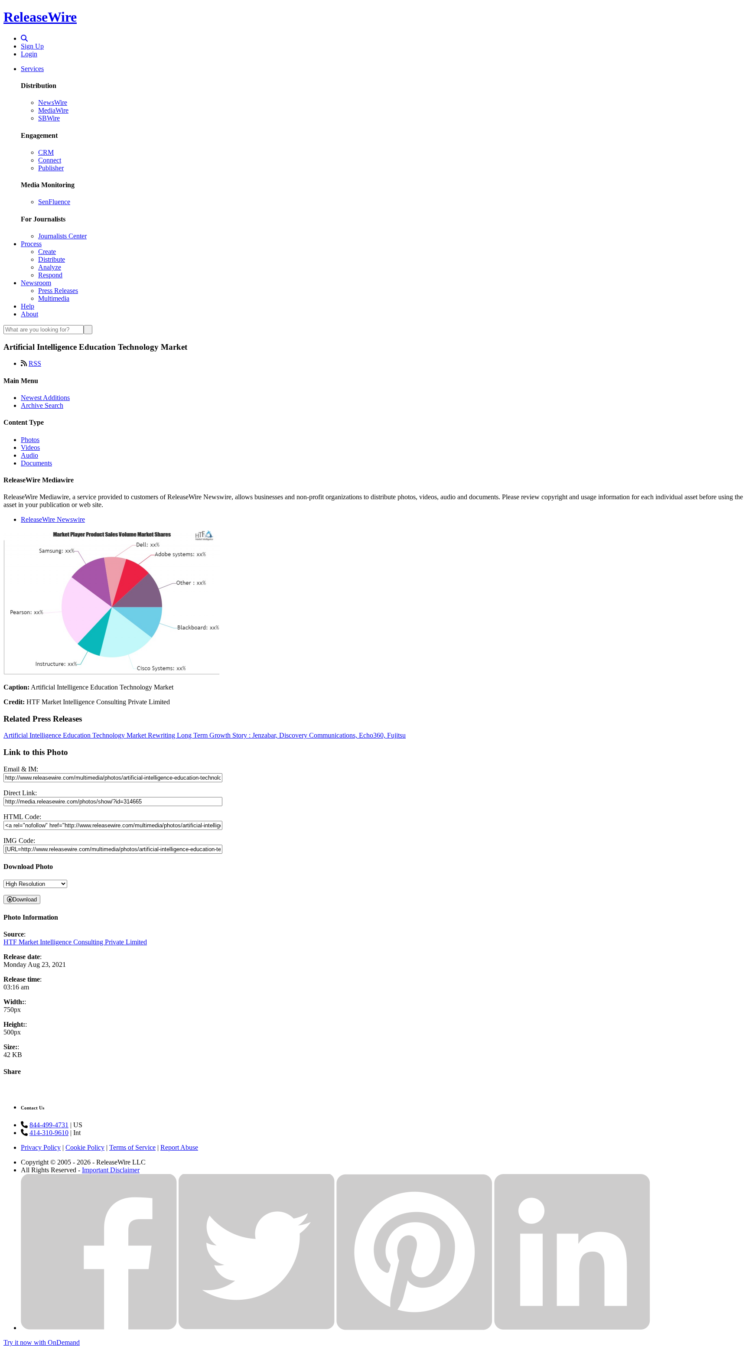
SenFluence (54, 201)
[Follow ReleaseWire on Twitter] (257, 1327)
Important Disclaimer (111, 1170)
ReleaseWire (40, 17)
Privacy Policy (41, 1147)
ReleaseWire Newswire (53, 519)
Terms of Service (132, 1147)
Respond (50, 275)
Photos (30, 439)
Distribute (51, 259)
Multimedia (53, 298)
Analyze (49, 267)
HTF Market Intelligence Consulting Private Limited (75, 942)
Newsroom (36, 282)
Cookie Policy (84, 1147)
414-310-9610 (48, 1132)
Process (31, 243)
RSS (35, 363)
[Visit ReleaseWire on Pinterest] (414, 1327)
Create (47, 251)
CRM (46, 152)
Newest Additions (45, 397)
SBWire (49, 118)
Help (27, 306)
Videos (30, 447)
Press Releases (58, 290)
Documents (36, 463)
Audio (29, 455)
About (29, 314)
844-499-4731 (48, 1125)
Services (32, 68)
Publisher (51, 168)
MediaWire (53, 110)
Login (29, 54)
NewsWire (52, 102)
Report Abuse (179, 1147)
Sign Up (32, 46)
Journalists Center (62, 236)
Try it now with (41, 1342)
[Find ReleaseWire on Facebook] (99, 1327)
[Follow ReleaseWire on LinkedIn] (572, 1327)
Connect (49, 160)
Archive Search (42, 405)
